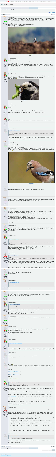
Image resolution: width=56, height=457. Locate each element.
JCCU (4, 127)
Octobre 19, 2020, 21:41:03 (13, 225)
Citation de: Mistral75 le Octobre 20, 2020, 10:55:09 (14, 382)
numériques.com (13, 396)
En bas (2, 14)
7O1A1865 (9, 378)
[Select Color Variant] (55, 2)
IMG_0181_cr (10, 374)
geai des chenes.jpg (31, 183)
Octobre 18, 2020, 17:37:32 (12, 17)
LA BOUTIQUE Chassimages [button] (47, 1)
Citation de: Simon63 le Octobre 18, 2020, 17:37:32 (14, 130)
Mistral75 (4, 252)
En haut (2, 446)
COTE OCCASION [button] (22, 1)
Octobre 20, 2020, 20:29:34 (13, 302)
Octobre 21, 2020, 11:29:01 (13, 352)
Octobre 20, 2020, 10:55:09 (13, 280)
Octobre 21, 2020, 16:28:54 (13, 407)
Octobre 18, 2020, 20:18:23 (13, 73)
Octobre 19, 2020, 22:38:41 (13, 253)
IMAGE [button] (33, 1)
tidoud (4, 104)
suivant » (53, 12)
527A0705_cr (10, 371)
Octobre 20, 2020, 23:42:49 (13, 326)
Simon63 (4, 16)
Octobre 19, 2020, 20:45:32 (13, 208)
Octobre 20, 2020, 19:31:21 (13, 292)
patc (4, 224)
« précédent (49, 12)
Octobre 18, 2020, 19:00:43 (13, 58)
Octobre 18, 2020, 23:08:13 (13, 117)
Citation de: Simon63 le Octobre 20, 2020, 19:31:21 (14, 304)
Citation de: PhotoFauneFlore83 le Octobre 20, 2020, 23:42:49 (15, 343)
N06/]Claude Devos (16, 371)
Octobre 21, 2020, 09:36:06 (13, 339)
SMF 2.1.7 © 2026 (3, 455)
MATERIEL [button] (37, 1)
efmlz (5, 57)
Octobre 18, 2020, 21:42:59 (13, 105)
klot (4, 361)
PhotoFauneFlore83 (4, 325)
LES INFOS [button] (12, 1)
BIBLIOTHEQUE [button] (28, 1)
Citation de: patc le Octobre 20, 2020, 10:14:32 (14, 282)
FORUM (41, 1)
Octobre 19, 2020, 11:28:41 (13, 128)
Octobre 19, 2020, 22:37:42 (13, 235)
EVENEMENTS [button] (17, 1)
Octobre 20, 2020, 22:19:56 (13, 316)
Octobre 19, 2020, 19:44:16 (13, 142)
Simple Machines (8, 455)
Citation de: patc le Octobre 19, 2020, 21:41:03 (14, 239)
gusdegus (4, 379)
